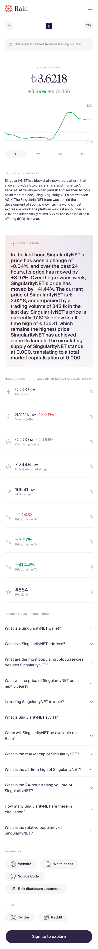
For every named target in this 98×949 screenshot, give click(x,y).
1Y (82, 154)
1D (15, 154)
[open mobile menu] (90, 8)
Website (24, 864)
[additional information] (91, 392)
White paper (63, 864)
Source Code (28, 876)
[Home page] (16, 8)
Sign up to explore (49, 936)
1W (38, 154)
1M (60, 154)
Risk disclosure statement (39, 889)
